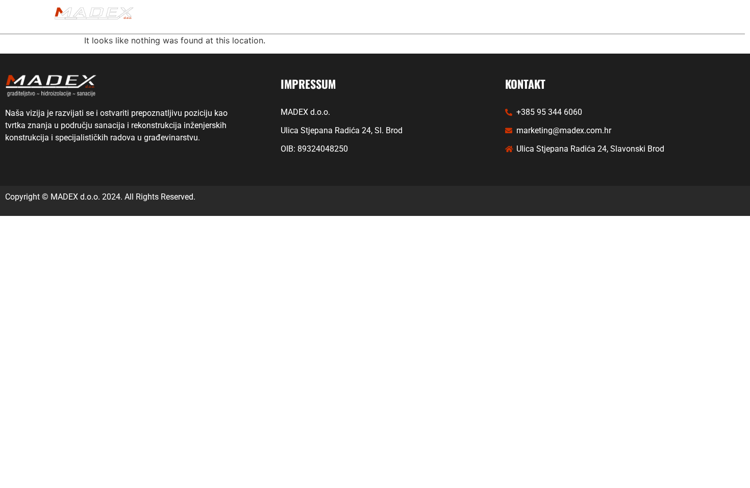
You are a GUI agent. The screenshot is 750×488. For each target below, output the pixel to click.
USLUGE (311, 16)
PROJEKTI (381, 16)
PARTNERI (445, 16)
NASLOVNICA (244, 16)
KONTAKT (508, 16)
